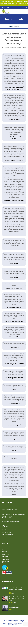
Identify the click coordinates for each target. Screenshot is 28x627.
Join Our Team (5, 554)
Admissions (5, 556)
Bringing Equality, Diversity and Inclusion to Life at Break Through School (17, 598)
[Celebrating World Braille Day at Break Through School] (5, 608)
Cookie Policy (5, 561)
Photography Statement (7, 562)
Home (3, 549)
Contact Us (5, 558)
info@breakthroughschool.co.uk (11, 521)
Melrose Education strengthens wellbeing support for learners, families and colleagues (16, 589)
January (12, 609)
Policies (4, 553)
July (11, 593)
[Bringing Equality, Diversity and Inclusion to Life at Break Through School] (5, 598)
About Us (4, 551)
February (12, 602)
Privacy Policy (5, 559)
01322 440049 (5, 7)
